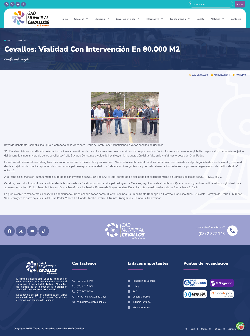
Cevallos (79, 19)
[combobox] (211, 4)
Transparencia (178, 19)
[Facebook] (6, 4)
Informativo (152, 19)
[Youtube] (17, 4)
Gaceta (200, 19)
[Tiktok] (23, 4)
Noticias (215, 19)
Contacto (236, 19)
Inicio (65, 19)
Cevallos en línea (126, 19)
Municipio (100, 19)
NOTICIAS (241, 75)
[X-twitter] (12, 4)
